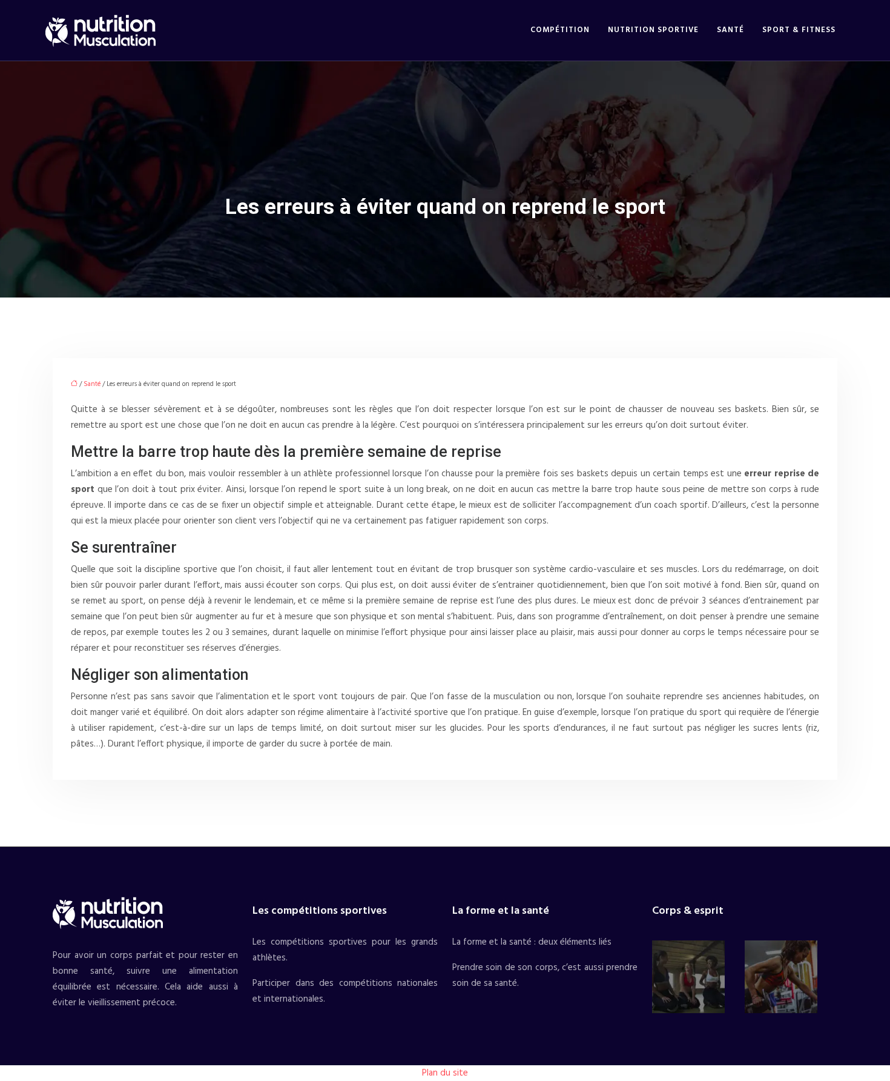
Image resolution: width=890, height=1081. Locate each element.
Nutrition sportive (653, 30)
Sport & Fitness (799, 30)
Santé (730, 30)
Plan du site (445, 1073)
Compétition (560, 30)
